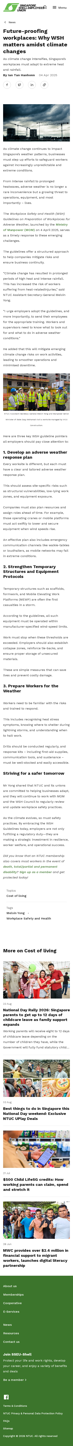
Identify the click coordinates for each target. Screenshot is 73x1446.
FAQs (6, 1421)
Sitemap (8, 1428)
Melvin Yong (15, 913)
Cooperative (12, 1303)
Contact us (11, 1342)
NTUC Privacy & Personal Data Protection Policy (33, 1413)
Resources (11, 1333)
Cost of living (16, 896)
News (12, 22)
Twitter (21, 85)
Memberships (13, 1294)
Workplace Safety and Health (28, 918)
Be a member (13, 1380)
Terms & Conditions (15, 1405)
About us (10, 1286)
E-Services (11, 1311)
